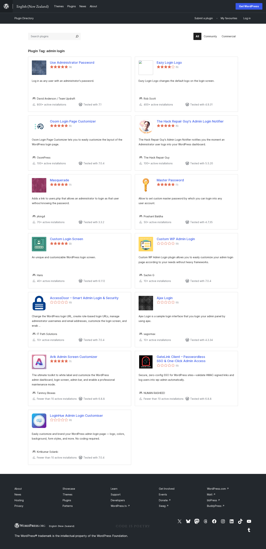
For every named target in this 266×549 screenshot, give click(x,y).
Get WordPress (249, 6)
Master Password (170, 180)
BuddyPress (216, 505)
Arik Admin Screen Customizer (73, 357)
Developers (118, 500)
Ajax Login (165, 298)
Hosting (19, 500)
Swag (164, 505)
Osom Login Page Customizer (73, 121)
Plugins (67, 500)
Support (116, 494)
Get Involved (166, 488)
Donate (165, 500)
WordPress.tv (120, 505)
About (18, 488)
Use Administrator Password (72, 62)
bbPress (213, 500)
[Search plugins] (77, 36)
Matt (211, 494)
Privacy (18, 505)
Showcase (69, 488)
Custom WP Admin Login (176, 239)
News (17, 494)
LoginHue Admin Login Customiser (76, 415)
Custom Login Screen (66, 239)
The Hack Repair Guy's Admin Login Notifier (190, 121)
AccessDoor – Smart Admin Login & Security (84, 298)
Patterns (68, 505)
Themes (67, 494)
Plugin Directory (24, 18)
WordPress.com (218, 488)
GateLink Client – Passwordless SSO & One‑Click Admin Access (181, 359)
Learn (114, 488)
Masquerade (59, 180)
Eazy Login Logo (169, 62)
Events (163, 494)
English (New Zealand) (61, 526)
